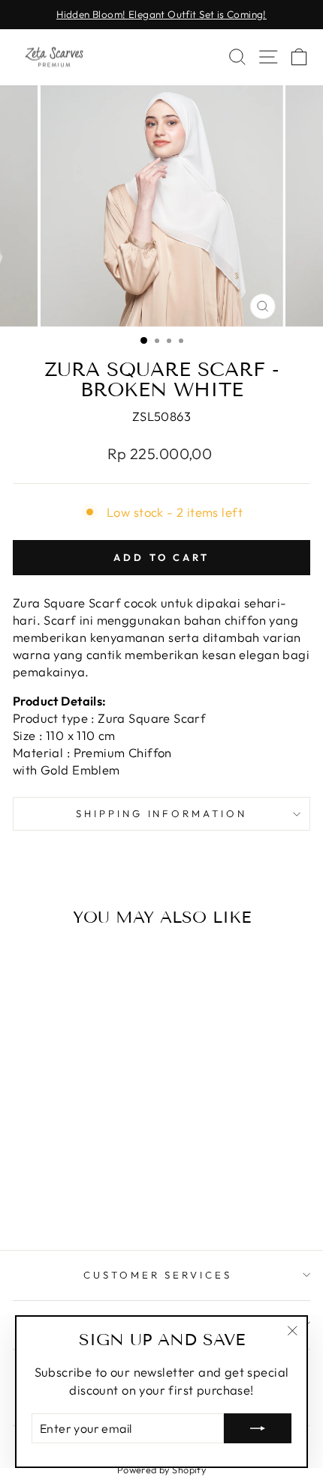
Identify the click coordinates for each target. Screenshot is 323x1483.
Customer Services (158, 1275)
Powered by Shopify (161, 1470)
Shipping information (162, 813)
